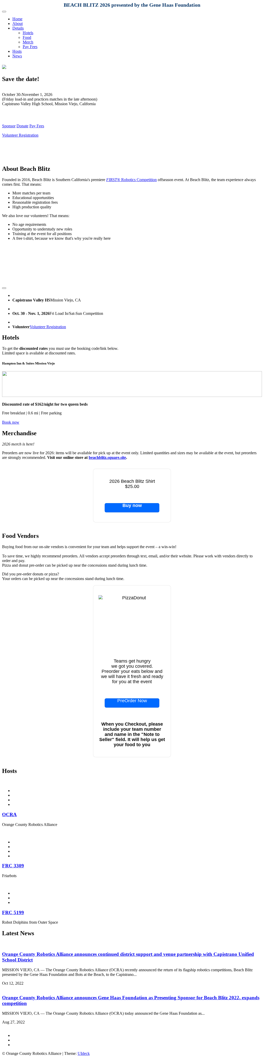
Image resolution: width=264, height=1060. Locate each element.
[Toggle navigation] (4, 11)
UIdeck (84, 1053)
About (17, 23)
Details (18, 28)
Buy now (132, 505)
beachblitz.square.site (107, 457)
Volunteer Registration (20, 135)
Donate (22, 126)
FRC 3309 (13, 865)
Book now (10, 422)
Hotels (28, 33)
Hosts (17, 51)
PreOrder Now (132, 700)
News (17, 56)
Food (27, 37)
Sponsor (8, 126)
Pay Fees (30, 46)
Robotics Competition (131, 179)
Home (17, 19)
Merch (28, 42)
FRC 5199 (13, 912)
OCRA (9, 814)
